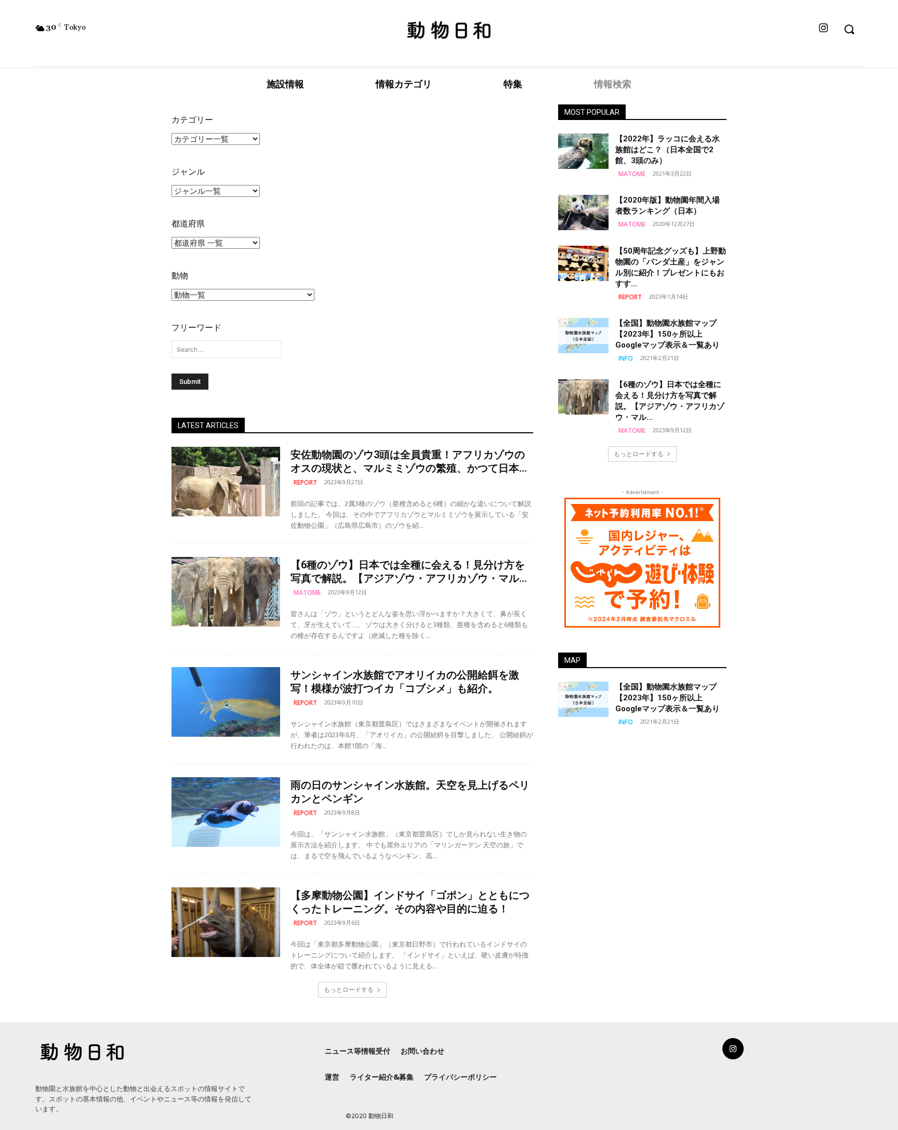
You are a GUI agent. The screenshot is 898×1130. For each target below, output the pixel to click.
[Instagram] (823, 28)
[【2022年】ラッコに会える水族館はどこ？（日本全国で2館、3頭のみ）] (583, 151)
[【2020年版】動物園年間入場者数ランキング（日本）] (583, 212)
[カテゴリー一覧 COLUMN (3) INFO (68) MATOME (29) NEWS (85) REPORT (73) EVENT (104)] (215, 139)
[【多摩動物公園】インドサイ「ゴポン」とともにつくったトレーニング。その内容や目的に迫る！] (225, 922)
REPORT (305, 482)
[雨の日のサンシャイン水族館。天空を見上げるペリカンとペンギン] (225, 812)
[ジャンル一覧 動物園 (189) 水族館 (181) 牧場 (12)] (215, 191)
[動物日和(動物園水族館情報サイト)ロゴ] (448, 29)
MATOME (307, 592)
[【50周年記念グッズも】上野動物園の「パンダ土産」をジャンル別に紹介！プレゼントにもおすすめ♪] (583, 263)
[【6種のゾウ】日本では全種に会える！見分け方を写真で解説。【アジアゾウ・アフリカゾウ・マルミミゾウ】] (225, 592)
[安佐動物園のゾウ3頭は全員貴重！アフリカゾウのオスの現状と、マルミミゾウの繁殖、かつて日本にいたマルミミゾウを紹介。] (225, 481)
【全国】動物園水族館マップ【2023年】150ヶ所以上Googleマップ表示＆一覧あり (667, 334)
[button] (849, 29)
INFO (625, 358)
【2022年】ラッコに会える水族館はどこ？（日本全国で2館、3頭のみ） (667, 149)
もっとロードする (349, 989)
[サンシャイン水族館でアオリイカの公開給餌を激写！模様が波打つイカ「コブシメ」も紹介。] (225, 702)
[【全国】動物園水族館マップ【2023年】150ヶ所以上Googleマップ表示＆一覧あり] (583, 335)
